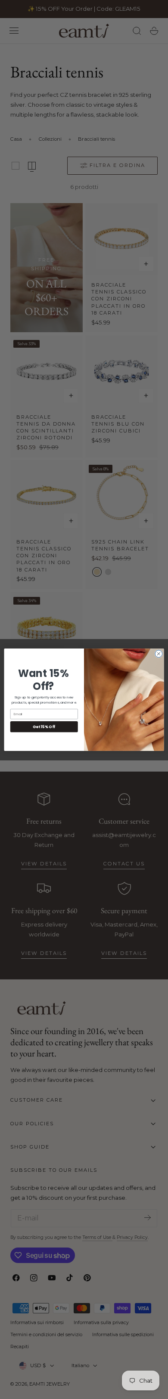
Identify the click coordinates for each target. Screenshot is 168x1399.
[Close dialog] (158, 653)
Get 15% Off (44, 726)
